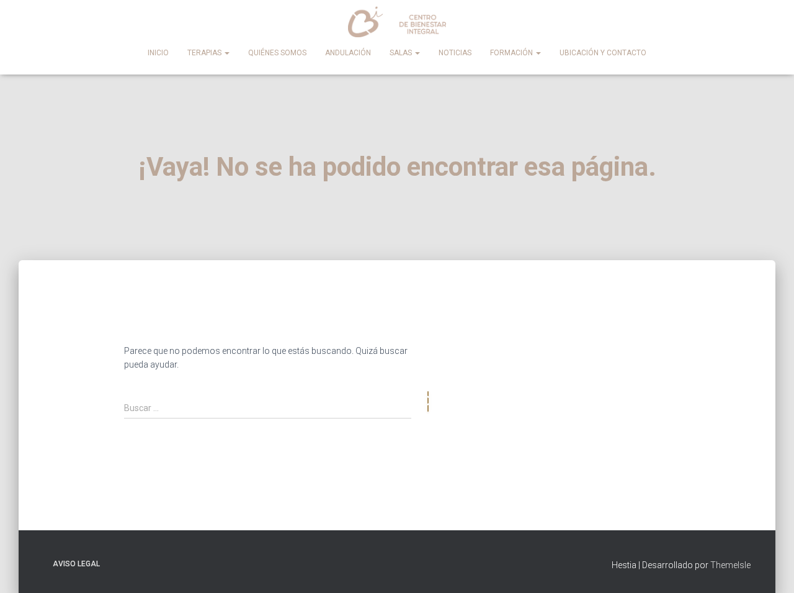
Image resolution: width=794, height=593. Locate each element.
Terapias (205, 52)
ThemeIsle (730, 565)
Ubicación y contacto (603, 52)
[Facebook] (612, 325)
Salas (402, 52)
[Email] (687, 325)
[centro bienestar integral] (397, 21)
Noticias (455, 52)
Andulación (348, 52)
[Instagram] (650, 325)
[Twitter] (724, 325)
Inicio (158, 52)
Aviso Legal (76, 563)
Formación (512, 52)
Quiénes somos (277, 52)
